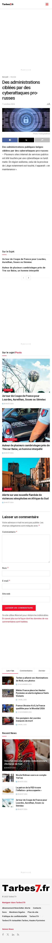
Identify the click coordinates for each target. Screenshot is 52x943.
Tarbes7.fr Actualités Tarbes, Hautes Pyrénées (23, 920)
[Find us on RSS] (18, 934)
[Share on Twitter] (26, 140)
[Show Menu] (47, 4)
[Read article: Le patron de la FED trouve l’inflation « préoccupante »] (8, 790)
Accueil (5, 77)
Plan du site (33, 912)
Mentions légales (17, 912)
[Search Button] (41, 4)
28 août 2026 (8, 403)
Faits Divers (10, 439)
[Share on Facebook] (10, 140)
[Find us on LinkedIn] (13, 934)
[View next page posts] (28, 278)
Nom (5, 568)
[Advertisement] (26, 37)
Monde (13, 77)
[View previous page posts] (23, 278)
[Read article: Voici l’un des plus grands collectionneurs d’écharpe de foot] (26, 756)
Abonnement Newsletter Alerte (16, 908)
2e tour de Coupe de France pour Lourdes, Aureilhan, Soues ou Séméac (31, 803)
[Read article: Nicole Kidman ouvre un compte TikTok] (8, 778)
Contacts (37, 908)
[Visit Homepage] (8, 4)
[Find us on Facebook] (3, 934)
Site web (6, 594)
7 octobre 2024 (8, 104)
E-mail (6, 580)
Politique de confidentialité (14, 916)
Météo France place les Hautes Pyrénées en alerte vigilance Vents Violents (32, 693)
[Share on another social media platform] (42, 140)
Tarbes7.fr (34, 916)
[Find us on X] (7, 934)
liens (4, 912)
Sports (8, 390)
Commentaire (9, 531)
